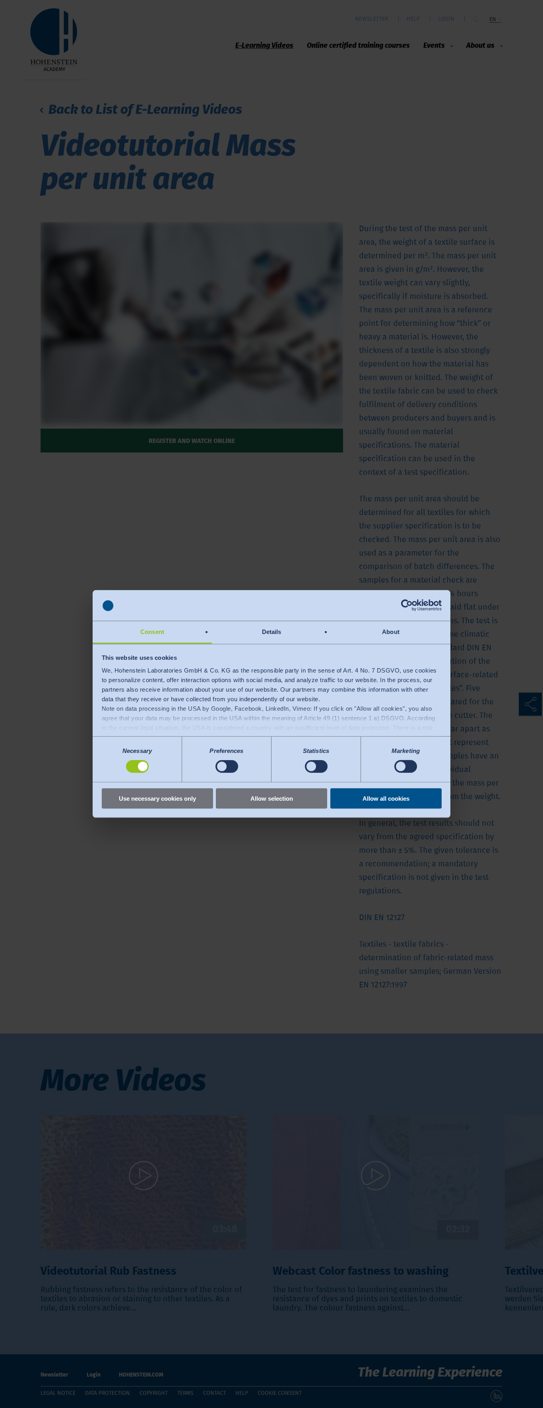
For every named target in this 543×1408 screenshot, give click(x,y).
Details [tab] (271, 631)
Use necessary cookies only (157, 798)
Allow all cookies (386, 798)
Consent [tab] (152, 631)
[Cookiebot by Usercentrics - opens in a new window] (407, 605)
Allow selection (271, 798)
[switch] (226, 766)
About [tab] (390, 631)
